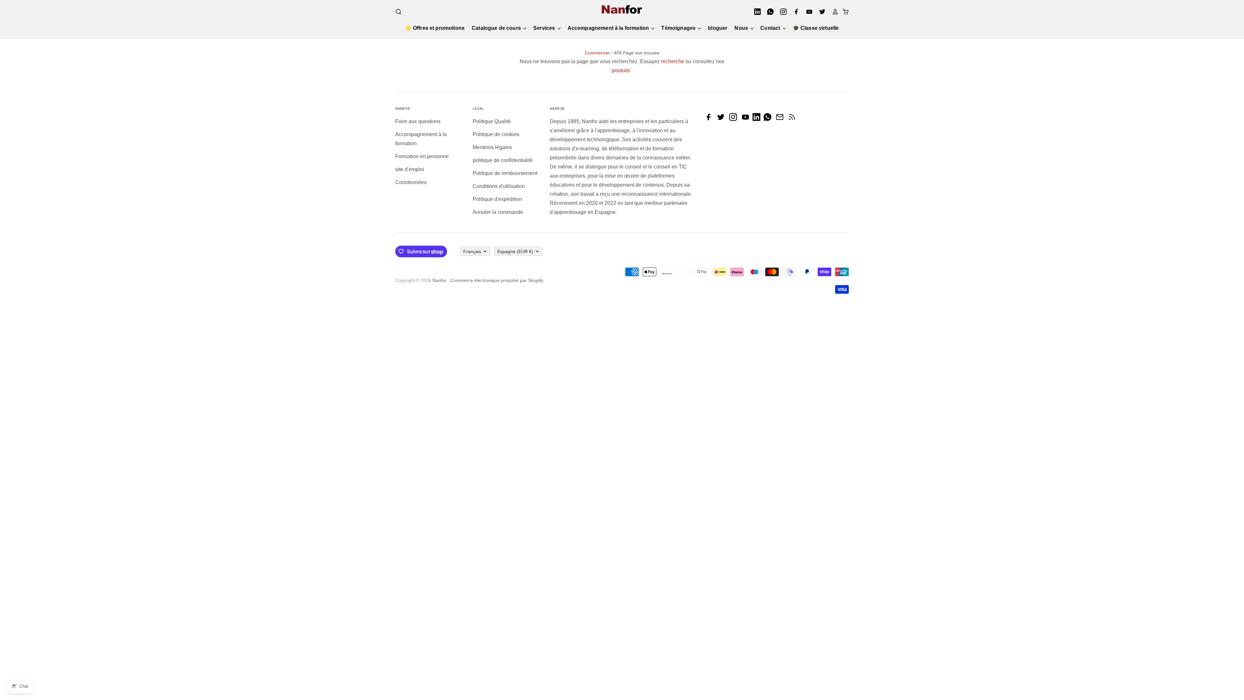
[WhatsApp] (768, 11)
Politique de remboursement (505, 173)
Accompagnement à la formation (609, 28)
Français (472, 251)
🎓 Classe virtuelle (816, 28)
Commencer (597, 52)
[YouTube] (807, 11)
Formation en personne (422, 156)
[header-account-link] (833, 11)
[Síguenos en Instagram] (734, 119)
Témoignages (679, 28)
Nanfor (439, 280)
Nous (741, 28)
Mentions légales (492, 147)
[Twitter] (820, 11)
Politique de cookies (496, 134)
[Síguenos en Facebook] (710, 119)
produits (621, 70)
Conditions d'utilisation (499, 186)
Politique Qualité (492, 121)
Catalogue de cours (497, 28)
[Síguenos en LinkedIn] (758, 119)
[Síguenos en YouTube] (747, 119)
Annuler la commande (498, 212)
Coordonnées (411, 182)
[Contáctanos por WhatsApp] (769, 119)
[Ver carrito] (843, 11)
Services (544, 28)
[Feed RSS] (793, 119)
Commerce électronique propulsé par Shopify (496, 280)
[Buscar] (398, 11)
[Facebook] (794, 11)
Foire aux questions (418, 121)
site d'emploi (409, 169)
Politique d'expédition (497, 199)
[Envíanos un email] (781, 119)
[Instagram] (781, 11)
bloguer (717, 28)
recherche (672, 61)
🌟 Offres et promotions (435, 28)
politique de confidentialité (503, 160)
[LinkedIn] (755, 11)
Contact (770, 28)
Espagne (515, 251)
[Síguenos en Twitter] (722, 119)
